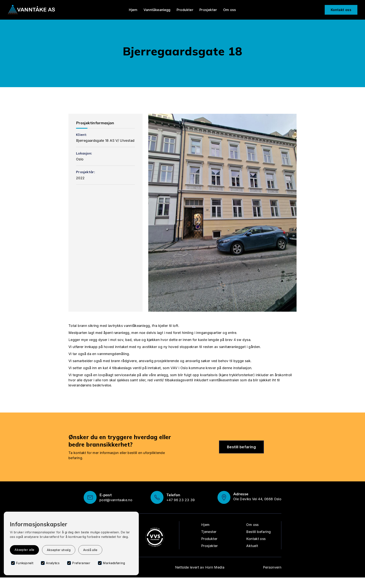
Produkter (185, 10)
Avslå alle (90, 550)
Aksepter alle (24, 550)
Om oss (229, 10)
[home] (31, 10)
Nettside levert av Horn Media (199, 567)
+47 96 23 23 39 (180, 500)
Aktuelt (252, 546)
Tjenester (208, 532)
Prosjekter (208, 10)
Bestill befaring (241, 447)
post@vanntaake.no (115, 500)
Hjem (133, 10)
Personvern (272, 567)
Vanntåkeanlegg (157, 10)
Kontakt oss (341, 10)
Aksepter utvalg (59, 550)
